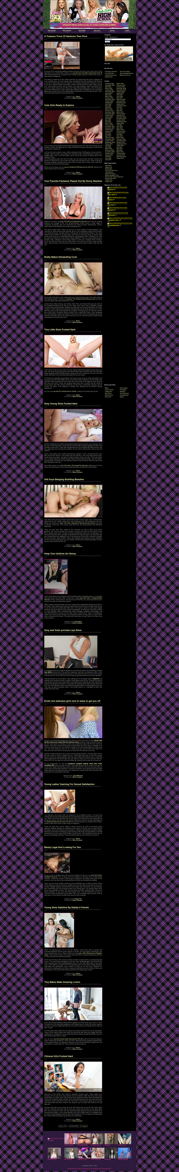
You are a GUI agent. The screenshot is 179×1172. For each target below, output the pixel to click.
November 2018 (121, 90)
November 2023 (110, 99)
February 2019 (121, 85)
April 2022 (108, 121)
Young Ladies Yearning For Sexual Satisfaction (69, 784)
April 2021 (108, 136)
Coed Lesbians (109, 389)
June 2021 (108, 134)
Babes (78, 321)
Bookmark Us (114, 37)
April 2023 (108, 107)
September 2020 (110, 142)
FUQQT (127, 30)
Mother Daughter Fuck (111, 175)
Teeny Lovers (97, 30)
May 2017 (119, 110)
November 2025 (110, 85)
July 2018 (119, 94)
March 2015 (120, 137)
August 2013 (120, 158)
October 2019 (109, 153)
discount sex (107, 1168)
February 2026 (109, 83)
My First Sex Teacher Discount (114, 177)
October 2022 (109, 115)
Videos (78, 96)
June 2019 (108, 158)
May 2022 (108, 120)
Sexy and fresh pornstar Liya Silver (63, 630)
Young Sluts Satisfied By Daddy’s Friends (66, 907)
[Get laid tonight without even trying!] (119, 60)
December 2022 (110, 112)
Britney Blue (108, 169)
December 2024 (110, 91)
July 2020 (108, 145)
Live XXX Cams (109, 73)
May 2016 (119, 128)
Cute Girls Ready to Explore (59, 105)
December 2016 (121, 117)
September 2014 (121, 144)
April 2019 (108, 159)
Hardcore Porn (77, 1168)
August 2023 (109, 102)
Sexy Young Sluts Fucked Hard (60, 403)
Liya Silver (48, 672)
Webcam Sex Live (125, 75)
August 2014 (120, 145)
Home (106, 37)
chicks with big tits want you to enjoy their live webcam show (73, 741)
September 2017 (121, 106)
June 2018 (120, 96)
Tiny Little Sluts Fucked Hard (59, 329)
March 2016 (120, 129)
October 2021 (109, 129)
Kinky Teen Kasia (67, 30)
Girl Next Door (109, 395)
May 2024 (108, 94)
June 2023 (108, 104)
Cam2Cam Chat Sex (111, 71)
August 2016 (120, 123)
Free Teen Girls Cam (111, 170)
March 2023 (108, 109)
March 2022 (108, 123)
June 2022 (108, 118)
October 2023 (109, 101)
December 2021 (110, 126)
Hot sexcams (109, 172)
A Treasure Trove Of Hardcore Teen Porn (65, 36)
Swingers (122, 391)
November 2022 (110, 113)
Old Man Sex (109, 77)
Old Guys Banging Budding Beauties (64, 479)
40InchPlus (108, 165)
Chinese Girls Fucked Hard (58, 1056)
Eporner (96, 678)
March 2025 (108, 88)
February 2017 (121, 113)
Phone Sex (108, 397)
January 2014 (121, 155)
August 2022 (109, 117)
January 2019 (121, 86)
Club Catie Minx (52, 30)
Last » (85, 1126)
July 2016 (119, 125)
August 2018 (120, 93)
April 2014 (120, 150)
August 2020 (109, 144)
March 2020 (108, 148)
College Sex (78, 899)
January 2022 (109, 125)
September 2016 (121, 121)
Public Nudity (123, 388)
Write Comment (77, 98)
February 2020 (109, 150)
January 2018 (121, 101)
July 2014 (119, 147)
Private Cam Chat (110, 178)
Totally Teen (108, 181)
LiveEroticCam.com (111, 75)
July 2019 (108, 156)
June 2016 (120, 126)
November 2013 (121, 156)
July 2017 (119, 107)
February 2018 (121, 99)
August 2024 (109, 93)
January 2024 (109, 98)
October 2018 (121, 91)
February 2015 (121, 139)
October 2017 (121, 104)
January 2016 (121, 132)
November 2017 (121, 102)
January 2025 (109, 90)
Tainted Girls (109, 180)
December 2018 (121, 88)
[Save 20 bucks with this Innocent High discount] (89, 28)
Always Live (108, 167)
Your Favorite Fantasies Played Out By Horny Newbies (73, 181)
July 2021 (108, 132)
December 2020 (110, 139)
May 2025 (108, 86)
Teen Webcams (78, 775)
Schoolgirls (78, 621)
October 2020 (109, 140)
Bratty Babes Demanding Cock (60, 257)
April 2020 (108, 147)
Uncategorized (124, 395)
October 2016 (121, 120)
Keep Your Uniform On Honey (60, 553)
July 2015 (119, 134)
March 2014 (120, 152)
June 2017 (120, 109)
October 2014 (121, 142)
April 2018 (120, 98)
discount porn (87, 1168)
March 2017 (120, 112)
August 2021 (109, 131)
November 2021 (110, 128)
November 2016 (121, 118)
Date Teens (108, 393)
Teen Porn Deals (125, 71)
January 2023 (109, 110)
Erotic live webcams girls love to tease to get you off (72, 701)
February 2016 (121, 131)
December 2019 (110, 152)
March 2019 (120, 83)
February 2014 (121, 153)
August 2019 (109, 155)
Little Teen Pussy (110, 173)
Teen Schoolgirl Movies (126, 73)
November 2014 (121, 140)
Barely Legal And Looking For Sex (62, 847)
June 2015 (120, 136)
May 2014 (119, 148)
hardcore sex (97, 1168)
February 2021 (109, 137)
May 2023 (108, 106)
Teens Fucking (81, 30)
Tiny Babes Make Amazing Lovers (62, 982)
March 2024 (108, 96)
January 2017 (121, 115)
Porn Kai (112, 30)
